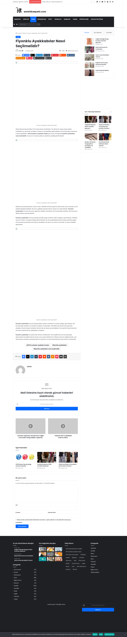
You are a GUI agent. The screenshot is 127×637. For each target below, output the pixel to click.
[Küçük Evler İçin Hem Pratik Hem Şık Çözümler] (42, 549)
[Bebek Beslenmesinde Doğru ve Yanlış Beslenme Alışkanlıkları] (58, 554)
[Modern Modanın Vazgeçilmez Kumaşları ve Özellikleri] (91, 136)
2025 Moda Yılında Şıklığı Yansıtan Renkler (23, 465)
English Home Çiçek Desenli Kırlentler (102, 63)
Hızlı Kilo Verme (75, 563)
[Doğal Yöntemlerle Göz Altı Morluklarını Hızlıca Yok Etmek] (58, 559)
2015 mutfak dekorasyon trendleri (74, 548)
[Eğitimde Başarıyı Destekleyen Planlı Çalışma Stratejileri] (50, 554)
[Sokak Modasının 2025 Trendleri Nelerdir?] (46, 457)
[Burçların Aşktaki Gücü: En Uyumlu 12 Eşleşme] (42, 559)
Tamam (95, 634)
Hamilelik (67, 19)
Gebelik (67, 563)
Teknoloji (57, 19)
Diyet (50, 19)
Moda (33, 19)
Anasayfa (17, 19)
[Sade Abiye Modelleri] (89, 73)
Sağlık (15, 593)
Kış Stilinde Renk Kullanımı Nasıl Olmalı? (104, 144)
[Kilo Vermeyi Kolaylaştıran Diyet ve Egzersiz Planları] (42, 554)
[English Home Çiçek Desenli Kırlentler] (89, 65)
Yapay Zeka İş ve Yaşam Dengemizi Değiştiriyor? (55, 1)
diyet (75, 560)
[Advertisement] (98, 93)
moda (73, 566)
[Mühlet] (30, 10)
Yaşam (75, 19)
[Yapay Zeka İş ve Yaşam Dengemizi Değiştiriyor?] (58, 549)
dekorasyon (68, 560)
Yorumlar (109, 32)
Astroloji (68, 557)
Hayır (101, 634)
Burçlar (16, 572)
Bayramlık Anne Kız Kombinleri (101, 48)
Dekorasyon (42, 19)
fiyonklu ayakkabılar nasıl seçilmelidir (47, 349)
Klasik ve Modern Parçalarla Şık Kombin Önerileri (67, 465)
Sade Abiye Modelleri (102, 70)
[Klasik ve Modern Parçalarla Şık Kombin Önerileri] (68, 457)
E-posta (18, 512)
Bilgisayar (74, 557)
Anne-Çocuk (17, 569)
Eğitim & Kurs (84, 19)
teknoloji (75, 569)
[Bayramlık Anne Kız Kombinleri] (89, 49)
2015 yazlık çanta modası (72, 554)
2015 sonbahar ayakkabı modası (38, 345)
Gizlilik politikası (97, 19)
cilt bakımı (81, 557)
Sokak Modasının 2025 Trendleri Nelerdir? (44, 465)
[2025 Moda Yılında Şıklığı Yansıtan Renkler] (25, 457)
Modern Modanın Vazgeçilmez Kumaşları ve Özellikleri (90, 144)
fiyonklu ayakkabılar (60, 345)
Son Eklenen (98, 32)
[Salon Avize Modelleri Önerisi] (89, 57)
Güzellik (26, 19)
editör (20, 50)
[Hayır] (125, 634)
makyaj (67, 566)
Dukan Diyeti (82, 560)
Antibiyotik (83, 554)
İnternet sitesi (52, 512)
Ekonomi (16, 583)
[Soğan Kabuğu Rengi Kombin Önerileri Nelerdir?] (89, 41)
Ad (17, 505)
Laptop (83, 563)
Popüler (86, 32)
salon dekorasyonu (81, 566)
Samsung (68, 569)
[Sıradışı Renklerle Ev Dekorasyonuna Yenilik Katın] (50, 559)
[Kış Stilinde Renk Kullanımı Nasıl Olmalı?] (105, 136)
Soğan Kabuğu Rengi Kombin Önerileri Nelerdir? (102, 40)
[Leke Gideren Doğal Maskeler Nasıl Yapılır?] (50, 549)
